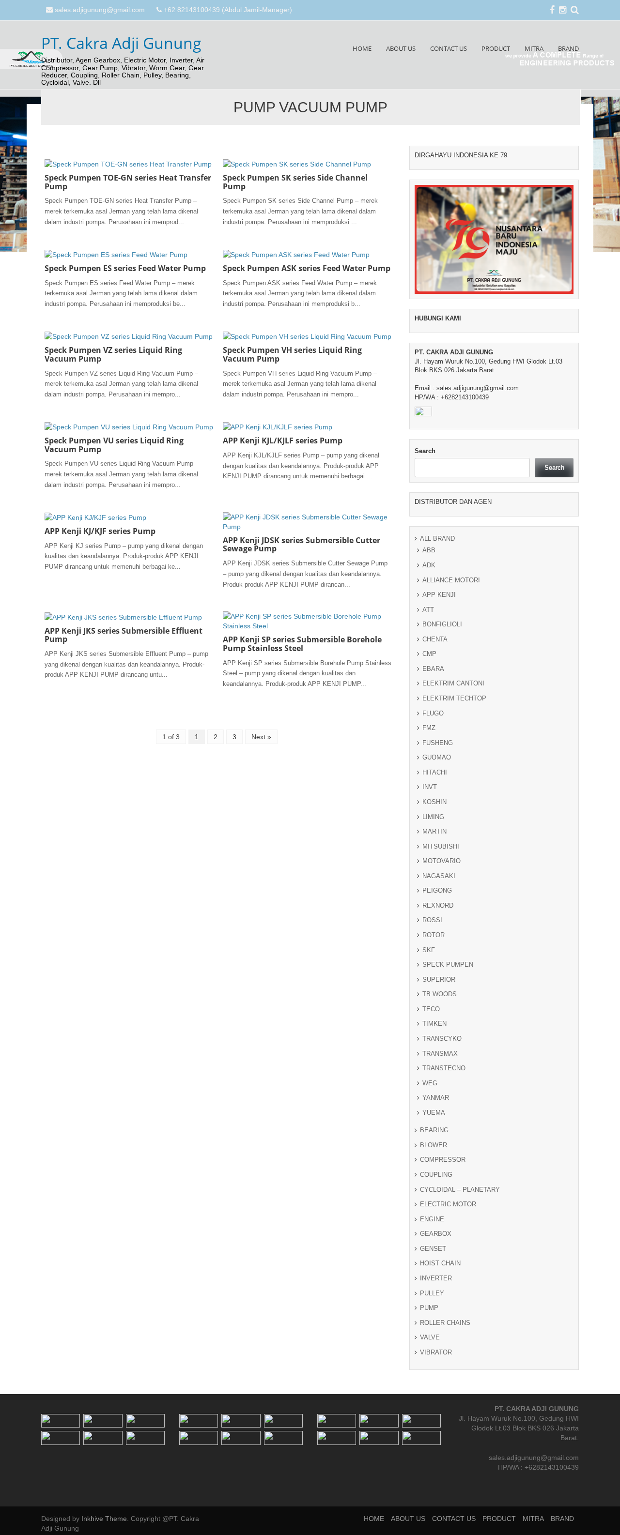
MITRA (534, 48)
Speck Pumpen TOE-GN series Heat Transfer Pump (128, 182)
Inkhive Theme (104, 1518)
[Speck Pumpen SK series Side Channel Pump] (297, 163)
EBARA (433, 668)
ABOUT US (401, 48)
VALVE (430, 1337)
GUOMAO (436, 757)
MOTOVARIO (441, 861)
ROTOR (433, 935)
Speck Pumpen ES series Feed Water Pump (125, 268)
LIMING (433, 817)
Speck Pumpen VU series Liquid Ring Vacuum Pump (114, 445)
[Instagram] (562, 10)
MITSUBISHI (440, 846)
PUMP (429, 1307)
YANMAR (435, 1097)
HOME (362, 48)
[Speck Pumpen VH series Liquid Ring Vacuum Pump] (307, 336)
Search (425, 451)
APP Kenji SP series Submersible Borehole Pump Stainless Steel (302, 644)
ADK (428, 565)
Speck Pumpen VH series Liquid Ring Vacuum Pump (292, 354)
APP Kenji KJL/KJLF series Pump (282, 440)
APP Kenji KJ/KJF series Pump (100, 531)
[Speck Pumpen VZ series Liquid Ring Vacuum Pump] (129, 336)
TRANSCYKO (442, 1038)
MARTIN (434, 831)
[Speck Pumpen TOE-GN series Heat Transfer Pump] (128, 163)
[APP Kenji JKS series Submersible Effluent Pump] (123, 616)
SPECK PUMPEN (447, 964)
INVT (429, 786)
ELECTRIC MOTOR (448, 1204)
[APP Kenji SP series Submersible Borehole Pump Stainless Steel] (307, 620)
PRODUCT (495, 48)
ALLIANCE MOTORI (451, 580)
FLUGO (433, 713)
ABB (428, 550)
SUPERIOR (438, 979)
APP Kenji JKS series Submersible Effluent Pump (123, 635)
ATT (428, 609)
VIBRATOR (436, 1352)
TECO (431, 1009)
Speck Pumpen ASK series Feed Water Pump (306, 268)
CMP (429, 653)
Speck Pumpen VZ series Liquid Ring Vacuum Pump (113, 354)
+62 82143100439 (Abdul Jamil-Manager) (228, 10)
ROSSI (432, 920)
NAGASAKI (438, 876)
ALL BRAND (437, 538)
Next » (261, 737)
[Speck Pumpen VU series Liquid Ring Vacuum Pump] (129, 426)
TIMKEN (434, 1023)
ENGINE (432, 1219)
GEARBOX (435, 1233)
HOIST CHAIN (440, 1263)
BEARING (434, 1130)
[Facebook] (552, 10)
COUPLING (436, 1174)
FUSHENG (437, 742)
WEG (429, 1083)
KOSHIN (434, 801)
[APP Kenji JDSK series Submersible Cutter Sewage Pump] (307, 521)
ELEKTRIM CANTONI (453, 683)
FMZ (428, 727)
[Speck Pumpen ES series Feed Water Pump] (116, 254)
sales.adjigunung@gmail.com (100, 10)
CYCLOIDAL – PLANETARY (460, 1189)
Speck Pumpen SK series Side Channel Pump (295, 182)
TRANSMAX (440, 1053)
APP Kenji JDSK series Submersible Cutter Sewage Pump (301, 544)
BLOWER (433, 1145)
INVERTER (436, 1278)
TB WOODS (439, 994)
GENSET (433, 1248)
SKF (428, 950)
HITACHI (434, 772)
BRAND (568, 48)
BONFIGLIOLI (442, 624)
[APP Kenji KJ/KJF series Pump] (95, 517)
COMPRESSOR (442, 1159)
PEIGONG (437, 890)
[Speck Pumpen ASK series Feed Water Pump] (296, 254)
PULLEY (432, 1293)
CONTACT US (448, 48)
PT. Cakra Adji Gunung (121, 42)
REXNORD (437, 905)
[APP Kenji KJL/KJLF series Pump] (277, 426)
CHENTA (435, 639)
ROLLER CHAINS (445, 1322)
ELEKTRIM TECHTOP (454, 698)
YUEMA (433, 1112)
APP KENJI (439, 594)
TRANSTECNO (443, 1068)
